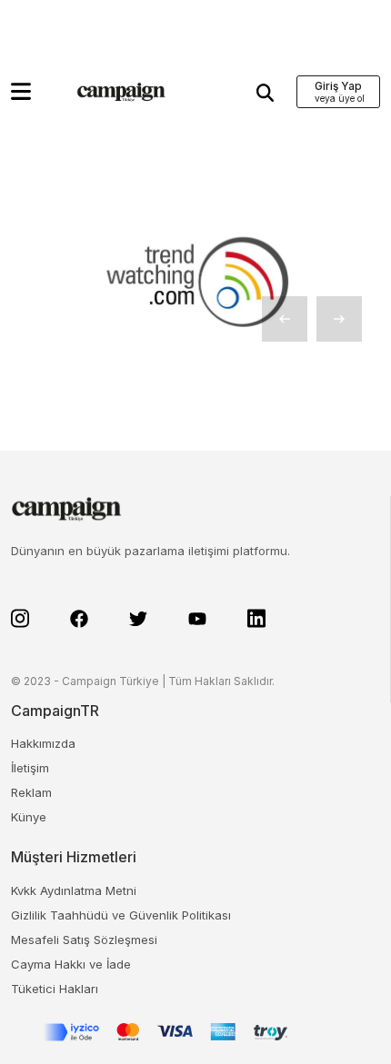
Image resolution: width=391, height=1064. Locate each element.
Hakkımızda (43, 743)
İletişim (30, 768)
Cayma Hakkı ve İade (71, 964)
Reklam (31, 792)
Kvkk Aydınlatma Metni (73, 890)
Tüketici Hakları (54, 988)
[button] (21, 91)
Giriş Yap (338, 86)
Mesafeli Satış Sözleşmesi (84, 939)
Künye (28, 817)
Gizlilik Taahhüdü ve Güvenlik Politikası (121, 915)
